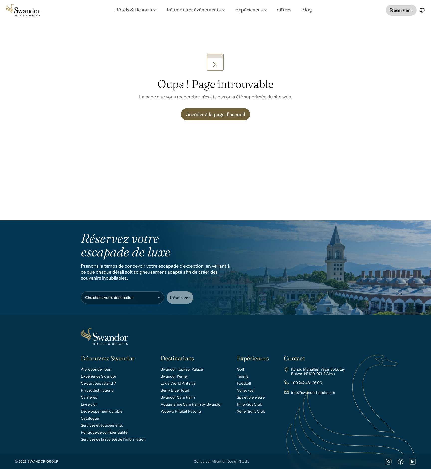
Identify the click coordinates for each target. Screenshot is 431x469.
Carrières (89, 397)
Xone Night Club (251, 411)
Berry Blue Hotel (175, 390)
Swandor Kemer (174, 376)
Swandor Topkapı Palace (182, 369)
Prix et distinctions (97, 390)
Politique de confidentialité (104, 432)
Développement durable (101, 411)
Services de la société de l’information (113, 439)
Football (244, 383)
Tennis (242, 376)
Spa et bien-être (251, 397)
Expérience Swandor (98, 376)
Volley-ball (246, 390)
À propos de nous (96, 369)
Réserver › (180, 297)
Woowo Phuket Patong (181, 411)
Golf (240, 369)
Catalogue (90, 418)
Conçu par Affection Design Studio (222, 461)
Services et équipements (102, 425)
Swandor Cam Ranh (178, 397)
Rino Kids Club (249, 404)
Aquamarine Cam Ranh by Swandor (191, 404)
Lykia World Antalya (178, 383)
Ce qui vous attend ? (98, 383)
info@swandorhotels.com (313, 392)
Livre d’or (89, 404)
